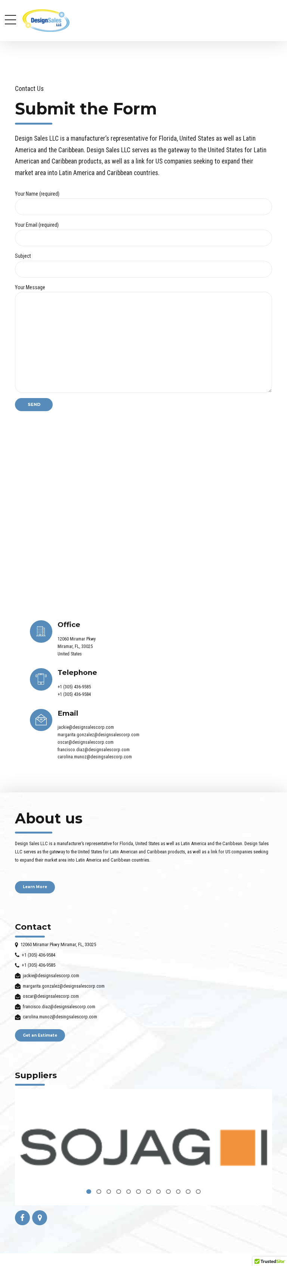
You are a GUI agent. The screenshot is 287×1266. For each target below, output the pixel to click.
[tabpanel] (143, 1147)
